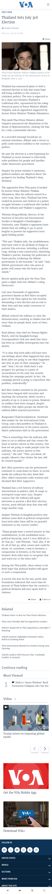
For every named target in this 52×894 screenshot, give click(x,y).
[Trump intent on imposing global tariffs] (26, 718)
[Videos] (20, 890)
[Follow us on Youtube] (17, 850)
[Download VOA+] (26, 814)
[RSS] (29, 850)
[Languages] (32, 890)
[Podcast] (36, 850)
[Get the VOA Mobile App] (26, 776)
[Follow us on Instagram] (23, 850)
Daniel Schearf (12, 28)
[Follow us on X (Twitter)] (10, 850)
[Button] (46, 39)
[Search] (44, 890)
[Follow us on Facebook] (4, 850)
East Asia (7, 12)
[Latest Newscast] (8, 890)
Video (7, 699)
